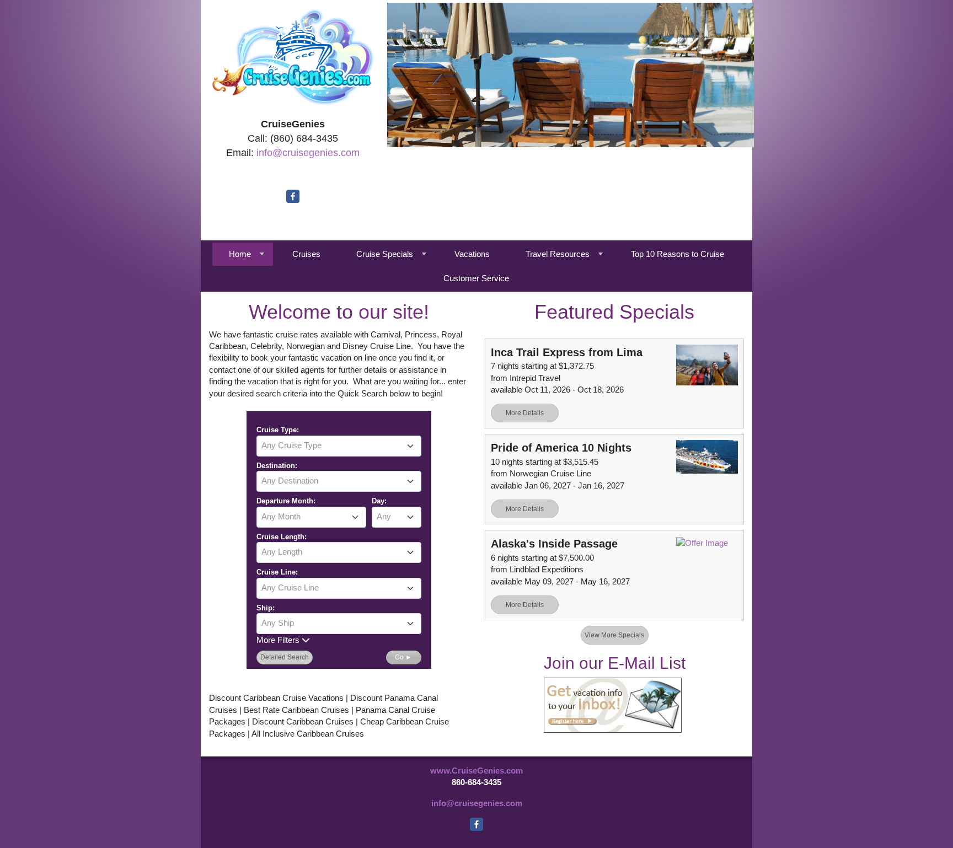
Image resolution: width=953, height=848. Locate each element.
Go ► (403, 657)
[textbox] (339, 445)
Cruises (306, 254)
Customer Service (476, 278)
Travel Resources (558, 254)
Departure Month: (285, 501)
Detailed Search (284, 657)
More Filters (279, 640)
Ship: (265, 608)
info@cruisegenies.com (308, 152)
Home (240, 254)
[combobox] (338, 446)
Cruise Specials (384, 254)
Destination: (276, 465)
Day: (379, 501)
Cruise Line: (277, 572)
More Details (525, 413)
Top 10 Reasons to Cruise (677, 254)
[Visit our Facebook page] (292, 196)
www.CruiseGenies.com (476, 770)
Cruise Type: (277, 430)
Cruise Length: (281, 537)
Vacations (472, 254)
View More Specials (614, 635)
